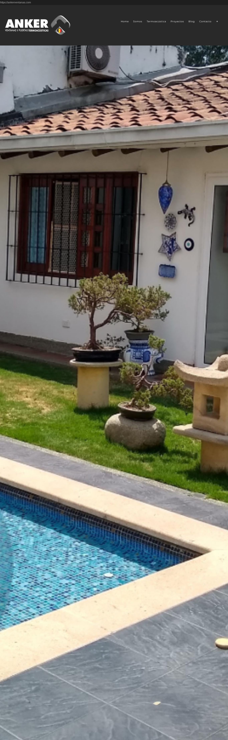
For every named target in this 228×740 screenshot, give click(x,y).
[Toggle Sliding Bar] (217, 21)
